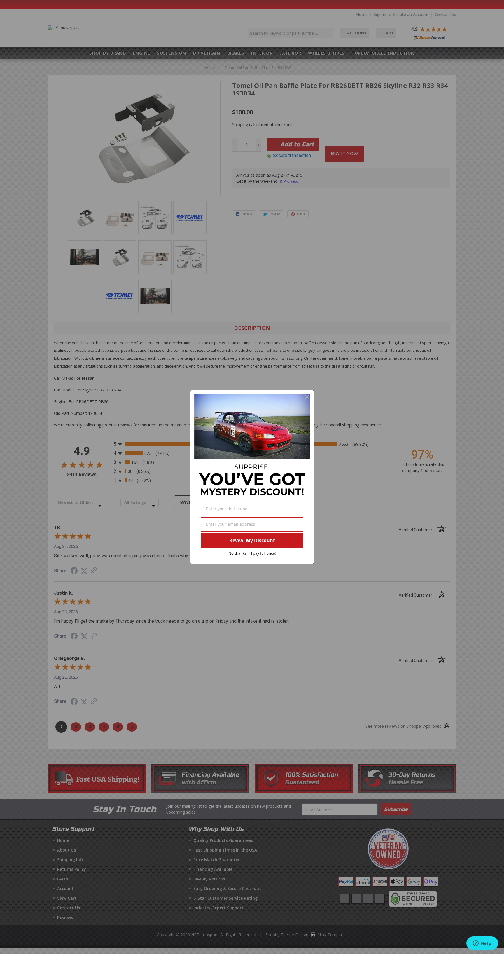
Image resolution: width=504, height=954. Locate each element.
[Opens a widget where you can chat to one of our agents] (482, 943)
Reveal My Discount (252, 540)
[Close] (307, 397)
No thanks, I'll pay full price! (252, 553)
